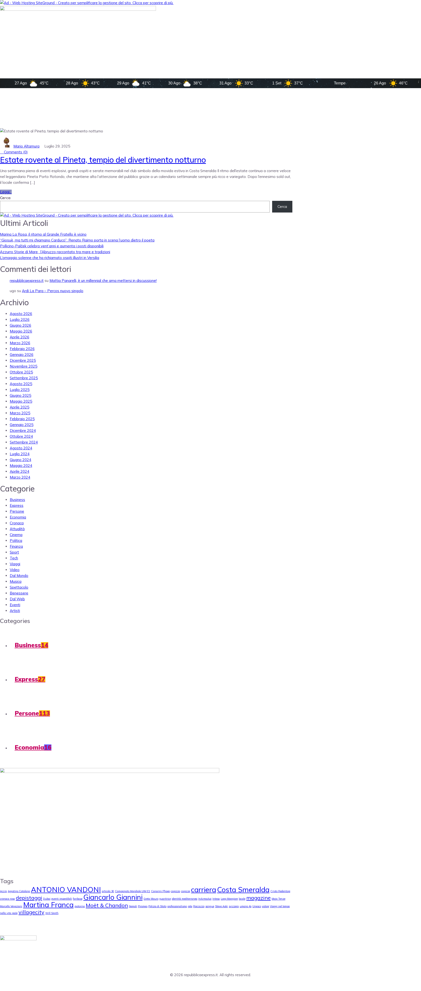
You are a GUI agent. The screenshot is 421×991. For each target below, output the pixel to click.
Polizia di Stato (157, 906)
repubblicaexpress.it (27, 280)
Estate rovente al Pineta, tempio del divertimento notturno (103, 160)
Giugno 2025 (20, 395)
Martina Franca (48, 904)
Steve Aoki (221, 906)
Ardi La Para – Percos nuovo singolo (52, 290)
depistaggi (29, 897)
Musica (15, 581)
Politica (16, 540)
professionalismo (177, 906)
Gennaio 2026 (21, 354)
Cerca (5, 197)
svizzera (234, 906)
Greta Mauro (151, 898)
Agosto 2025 (21, 383)
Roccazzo (198, 906)
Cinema (16, 534)
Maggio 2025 (21, 401)
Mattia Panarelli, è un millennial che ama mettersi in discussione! (103, 280)
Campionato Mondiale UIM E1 (132, 891)
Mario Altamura (26, 146)
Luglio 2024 (19, 454)
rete (190, 906)
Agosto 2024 (21, 448)
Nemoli (133, 906)
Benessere (19, 593)
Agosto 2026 (21, 313)
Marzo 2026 (20, 343)
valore (265, 906)
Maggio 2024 (21, 465)
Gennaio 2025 (21, 424)
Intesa (216, 898)
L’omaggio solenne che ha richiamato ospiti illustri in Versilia (49, 257)
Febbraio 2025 (22, 419)
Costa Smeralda (243, 889)
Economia (18, 517)
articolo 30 (108, 891)
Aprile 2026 (19, 337)
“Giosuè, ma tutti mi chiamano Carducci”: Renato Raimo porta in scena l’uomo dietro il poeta (77, 240)
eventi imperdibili (61, 898)
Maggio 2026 (21, 331)
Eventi (15, 604)
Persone (17, 511)
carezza (175, 891)
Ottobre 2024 (21, 436)
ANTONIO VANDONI (66, 889)
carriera (203, 889)
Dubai (46, 898)
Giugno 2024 (20, 459)
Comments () (15, 152)
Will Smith (51, 913)
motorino (80, 906)
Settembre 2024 (24, 442)
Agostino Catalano (19, 891)
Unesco (256, 906)
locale (242, 898)
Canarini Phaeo (160, 891)
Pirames (142, 906)
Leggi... (6, 192)
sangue (209, 906)
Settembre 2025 (24, 378)
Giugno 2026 (20, 325)
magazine (258, 897)
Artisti (15, 610)
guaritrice (165, 898)
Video (14, 569)
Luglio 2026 (19, 319)
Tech (14, 558)
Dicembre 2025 (23, 360)
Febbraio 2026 (22, 348)
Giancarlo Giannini (113, 897)
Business (17, 499)
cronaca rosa (7, 898)
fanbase (77, 898)
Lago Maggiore (229, 898)
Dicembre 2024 (23, 430)
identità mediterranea (184, 898)
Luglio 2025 (19, 389)
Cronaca (17, 523)
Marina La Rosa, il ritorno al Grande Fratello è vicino (43, 234)
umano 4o (245, 906)
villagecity (31, 912)
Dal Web (17, 599)
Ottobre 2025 (21, 372)
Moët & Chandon (107, 905)
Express (16, 505)
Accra (3, 891)
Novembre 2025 (23, 366)
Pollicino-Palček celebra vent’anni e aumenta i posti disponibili (52, 246)
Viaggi (15, 564)
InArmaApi (204, 898)
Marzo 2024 (20, 477)
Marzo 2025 (20, 413)
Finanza (16, 546)
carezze (185, 891)
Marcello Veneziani (11, 906)
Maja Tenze (278, 898)
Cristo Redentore (280, 891)
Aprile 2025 (19, 407)
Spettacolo (19, 587)
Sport (14, 552)
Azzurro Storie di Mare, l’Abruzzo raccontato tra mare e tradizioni (55, 252)
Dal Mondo (19, 575)
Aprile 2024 (19, 471)
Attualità (17, 529)
